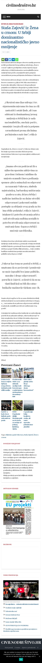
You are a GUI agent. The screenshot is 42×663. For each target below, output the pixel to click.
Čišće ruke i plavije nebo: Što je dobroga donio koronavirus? (28, 385)
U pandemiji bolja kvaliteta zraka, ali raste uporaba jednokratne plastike (28, 419)
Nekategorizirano (16, 24)
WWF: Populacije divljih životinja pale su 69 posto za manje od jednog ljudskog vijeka (17, 420)
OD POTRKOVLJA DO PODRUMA (17, 625)
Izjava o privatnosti (28, 647)
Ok (21, 659)
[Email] (2, 59)
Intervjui (4, 24)
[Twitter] (9, 59)
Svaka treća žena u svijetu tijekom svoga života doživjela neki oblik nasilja (6, 385)
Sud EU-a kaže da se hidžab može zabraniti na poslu (6, 416)
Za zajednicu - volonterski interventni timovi (22, 604)
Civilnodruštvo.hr (21, 5)
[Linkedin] (13, 59)
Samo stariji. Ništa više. (13, 622)
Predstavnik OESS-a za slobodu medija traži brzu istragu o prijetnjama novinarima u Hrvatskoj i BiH (17, 388)
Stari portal (9, 647)
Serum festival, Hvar (13, 615)
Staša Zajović (28, 435)
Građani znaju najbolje (14, 608)
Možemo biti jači (11, 618)
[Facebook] (6, 59)
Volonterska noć (11, 611)
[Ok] (39, 656)
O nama (17, 647)
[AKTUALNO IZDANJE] (18, 515)
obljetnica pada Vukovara (14, 435)
